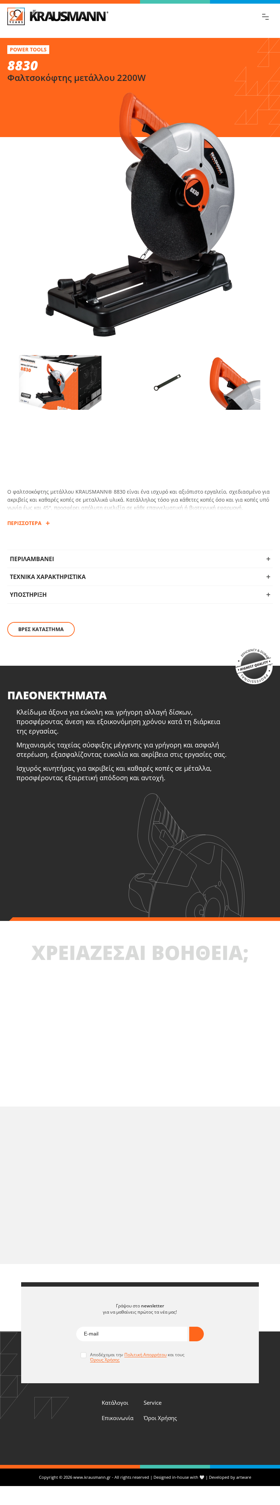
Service (153, 1402)
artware (243, 1477)
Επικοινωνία (117, 1418)
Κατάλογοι (115, 1402)
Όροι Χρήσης (160, 1418)
